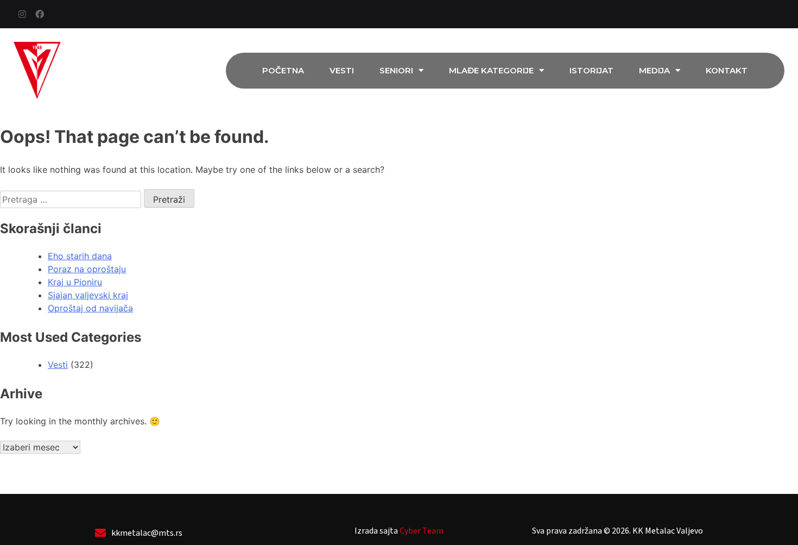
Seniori (396, 70)
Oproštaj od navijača (90, 308)
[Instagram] (22, 14)
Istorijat (591, 70)
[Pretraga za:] (72, 199)
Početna (283, 70)
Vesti (342, 70)
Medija (654, 70)
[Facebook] (39, 14)
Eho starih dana (80, 255)
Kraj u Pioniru (75, 282)
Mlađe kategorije (491, 70)
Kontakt (727, 70)
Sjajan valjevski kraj (88, 295)
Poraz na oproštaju (87, 269)
